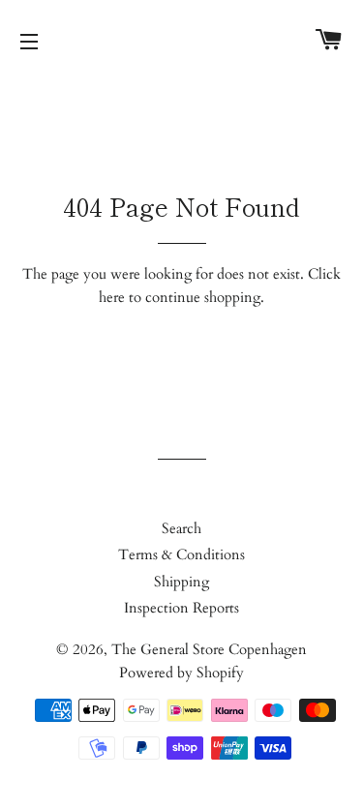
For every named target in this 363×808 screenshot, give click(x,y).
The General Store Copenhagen (209, 649)
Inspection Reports (181, 607)
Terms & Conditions (181, 554)
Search (181, 528)
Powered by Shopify (181, 672)
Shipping (181, 581)
